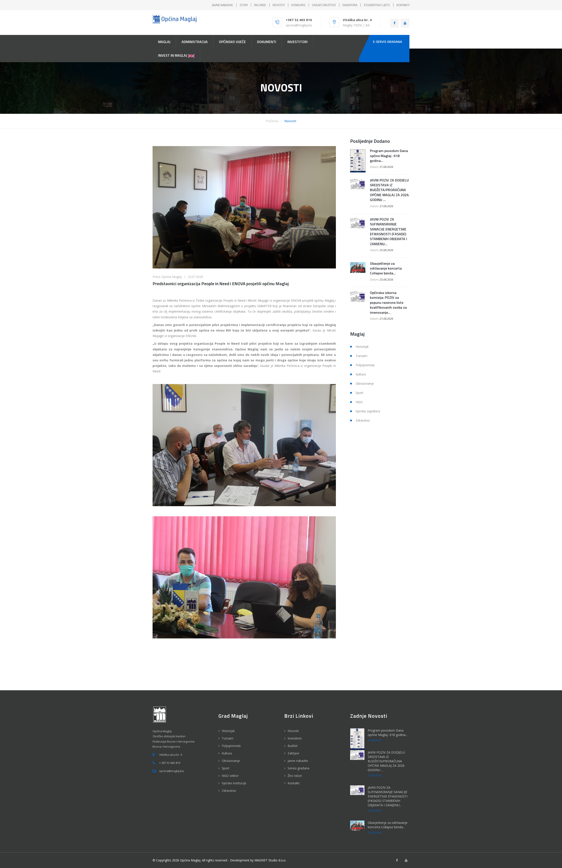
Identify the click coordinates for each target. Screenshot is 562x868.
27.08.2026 (386, 206)
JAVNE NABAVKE (222, 5)
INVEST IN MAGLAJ (173, 55)
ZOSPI (244, 5)
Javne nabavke (298, 761)
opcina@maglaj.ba (299, 25)
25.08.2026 (386, 250)
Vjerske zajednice (368, 411)
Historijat (362, 346)
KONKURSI (298, 5)
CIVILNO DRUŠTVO (324, 5)
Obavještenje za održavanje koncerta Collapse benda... (386, 268)
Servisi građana (298, 768)
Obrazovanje (365, 383)
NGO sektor (230, 776)
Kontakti (293, 783)
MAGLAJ (164, 41)
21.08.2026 (386, 319)
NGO (359, 402)
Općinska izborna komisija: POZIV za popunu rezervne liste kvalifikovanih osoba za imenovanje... (388, 302)
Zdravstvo (363, 420)
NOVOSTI (279, 5)
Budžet (293, 746)
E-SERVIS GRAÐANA (387, 42)
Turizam (361, 356)
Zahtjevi (293, 753)
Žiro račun (295, 776)
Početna (272, 121)
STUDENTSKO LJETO (377, 5)
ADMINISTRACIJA (195, 41)
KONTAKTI (402, 5)
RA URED (260, 5)
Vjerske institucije (234, 783)
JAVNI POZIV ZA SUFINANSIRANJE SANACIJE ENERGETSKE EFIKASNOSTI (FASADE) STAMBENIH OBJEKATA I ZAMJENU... (388, 231)
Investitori (295, 738)
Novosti (290, 121)
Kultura (361, 374)
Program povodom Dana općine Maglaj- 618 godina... (389, 155)
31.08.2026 (386, 167)
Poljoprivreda (365, 365)
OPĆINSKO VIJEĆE (232, 41)
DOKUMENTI (266, 41)
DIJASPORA (349, 5)
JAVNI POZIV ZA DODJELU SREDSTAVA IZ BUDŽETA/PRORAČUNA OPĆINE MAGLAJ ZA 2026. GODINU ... (389, 190)
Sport (359, 393)
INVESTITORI (297, 41)
